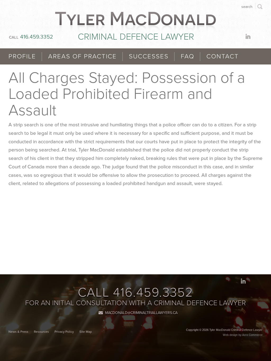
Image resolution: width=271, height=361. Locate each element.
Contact (222, 56)
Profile (22, 56)
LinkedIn (249, 36)
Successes (149, 56)
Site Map (85, 332)
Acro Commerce (252, 335)
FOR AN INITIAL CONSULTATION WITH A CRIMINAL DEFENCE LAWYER (135, 303)
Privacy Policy (64, 332)
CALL (31, 37)
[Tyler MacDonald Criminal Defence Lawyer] (135, 22)
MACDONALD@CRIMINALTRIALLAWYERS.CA (141, 313)
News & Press (18, 332)
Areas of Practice (82, 56)
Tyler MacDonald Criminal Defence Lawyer (236, 330)
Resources (41, 332)
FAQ (187, 56)
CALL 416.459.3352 (135, 292)
